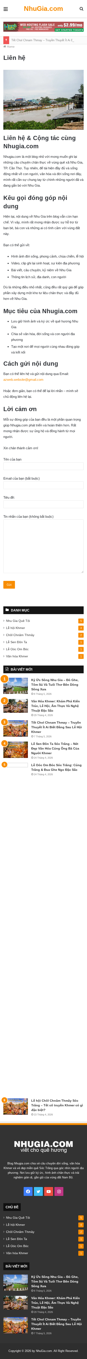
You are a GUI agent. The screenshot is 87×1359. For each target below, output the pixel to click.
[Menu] (5, 10)
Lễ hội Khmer (15, 628)
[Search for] (81, 10)
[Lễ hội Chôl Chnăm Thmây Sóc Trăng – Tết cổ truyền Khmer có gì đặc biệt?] (15, 1106)
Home (10, 46)
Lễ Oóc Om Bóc (17, 649)
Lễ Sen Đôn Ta (16, 642)
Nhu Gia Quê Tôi (18, 621)
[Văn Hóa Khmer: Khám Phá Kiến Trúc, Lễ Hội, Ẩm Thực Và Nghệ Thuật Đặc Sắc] (15, 706)
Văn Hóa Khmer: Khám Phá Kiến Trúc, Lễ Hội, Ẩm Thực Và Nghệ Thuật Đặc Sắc (55, 705)
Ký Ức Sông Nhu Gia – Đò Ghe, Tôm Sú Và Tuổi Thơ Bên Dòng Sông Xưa (55, 684)
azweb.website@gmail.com (23, 379)
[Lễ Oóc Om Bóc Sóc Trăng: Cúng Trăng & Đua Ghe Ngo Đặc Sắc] (15, 929)
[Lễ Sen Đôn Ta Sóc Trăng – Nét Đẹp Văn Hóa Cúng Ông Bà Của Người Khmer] (15, 750)
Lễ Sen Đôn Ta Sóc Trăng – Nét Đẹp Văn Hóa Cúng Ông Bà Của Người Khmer (55, 748)
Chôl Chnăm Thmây (20, 635)
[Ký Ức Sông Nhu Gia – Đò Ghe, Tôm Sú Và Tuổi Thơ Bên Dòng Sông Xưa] (15, 686)
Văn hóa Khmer (17, 656)
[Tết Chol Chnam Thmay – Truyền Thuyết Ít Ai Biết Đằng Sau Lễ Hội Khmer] (15, 728)
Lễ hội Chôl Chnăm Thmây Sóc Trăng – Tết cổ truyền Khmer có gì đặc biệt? (57, 1105)
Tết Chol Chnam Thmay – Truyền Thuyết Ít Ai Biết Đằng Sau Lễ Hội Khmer (56, 727)
